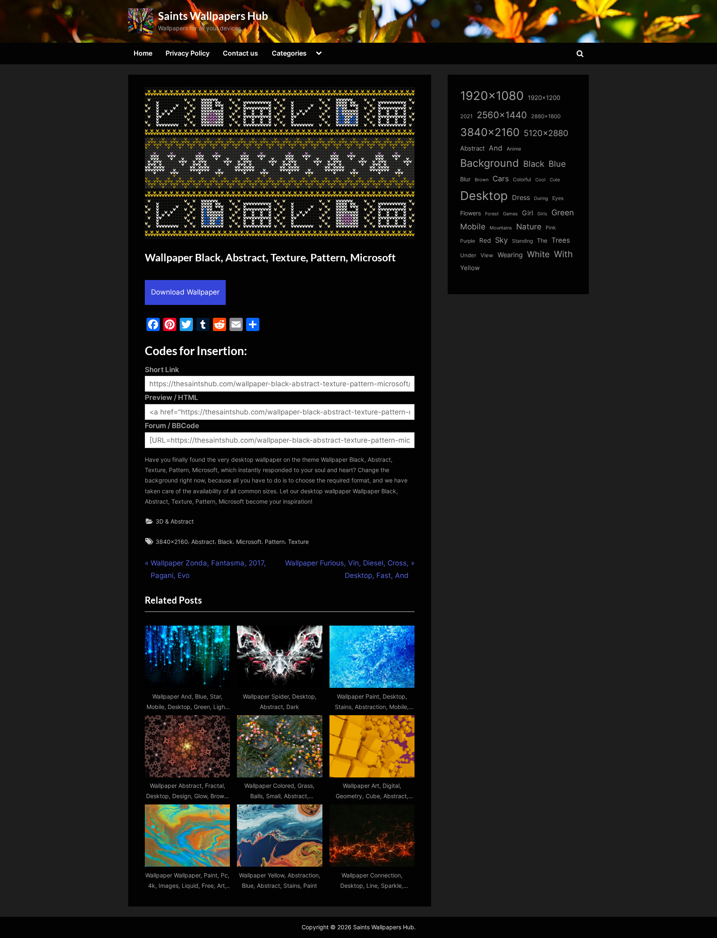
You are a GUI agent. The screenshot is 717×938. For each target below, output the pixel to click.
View (486, 255)
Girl (527, 213)
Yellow (470, 268)
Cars (501, 178)
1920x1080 (492, 95)
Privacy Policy (188, 53)
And (495, 148)
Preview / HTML (171, 397)
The (542, 240)
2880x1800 (546, 116)
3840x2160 (172, 541)
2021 (466, 116)
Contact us (240, 53)
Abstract (203, 541)
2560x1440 (502, 114)
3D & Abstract (175, 521)
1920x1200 (544, 98)
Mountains (501, 228)
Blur (465, 179)
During (541, 198)
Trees (560, 240)
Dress (521, 198)
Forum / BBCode (172, 425)
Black (225, 541)
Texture (298, 541)
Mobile (472, 226)
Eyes (557, 198)
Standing (522, 241)
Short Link (162, 369)
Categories (289, 53)
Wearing (510, 255)
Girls (542, 214)
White (538, 254)
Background (489, 163)
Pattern (275, 541)
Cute (555, 180)
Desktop (484, 195)
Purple (467, 241)
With (563, 254)
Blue (557, 163)
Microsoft (248, 541)
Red (485, 240)
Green (562, 212)
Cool (540, 180)
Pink (551, 227)
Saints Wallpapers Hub (213, 16)
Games (510, 214)
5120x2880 (546, 133)
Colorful (522, 179)
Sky (501, 240)
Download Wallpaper (185, 292)
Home (143, 53)
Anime (514, 149)
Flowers (470, 213)
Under (468, 255)
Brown (481, 180)
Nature (528, 226)
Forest (492, 214)
